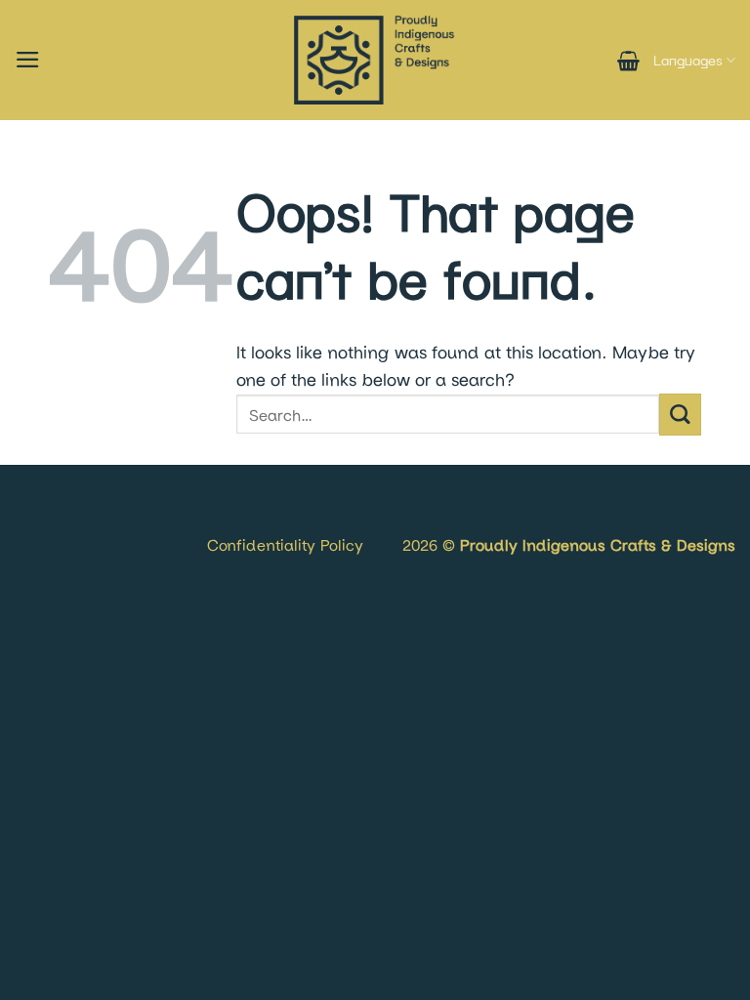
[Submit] (680, 415)
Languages (688, 60)
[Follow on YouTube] (91, 521)
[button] (28, 59)
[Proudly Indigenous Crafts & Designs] (375, 60)
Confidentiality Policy (285, 544)
